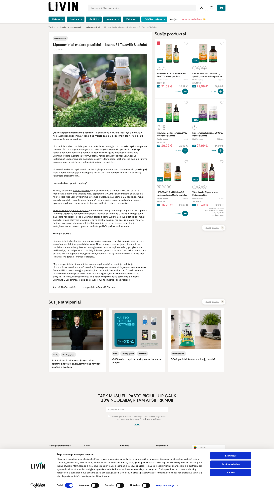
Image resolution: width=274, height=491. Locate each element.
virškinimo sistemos (109, 203)
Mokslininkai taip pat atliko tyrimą (70, 210)
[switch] (95, 485)
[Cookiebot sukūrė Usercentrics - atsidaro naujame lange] (37, 485)
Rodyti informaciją (165, 485)
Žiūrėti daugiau (212, 228)
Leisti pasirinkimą (231, 464)
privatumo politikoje (151, 419)
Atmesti (231, 472)
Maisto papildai (92, 27)
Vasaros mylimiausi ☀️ (194, 19)
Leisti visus (230, 456)
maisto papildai (81, 190)
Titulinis (52, 27)
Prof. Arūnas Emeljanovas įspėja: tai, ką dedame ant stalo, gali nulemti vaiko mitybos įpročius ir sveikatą (76, 364)
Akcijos (174, 19)
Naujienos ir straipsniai (70, 27)
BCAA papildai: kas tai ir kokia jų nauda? (193, 359)
